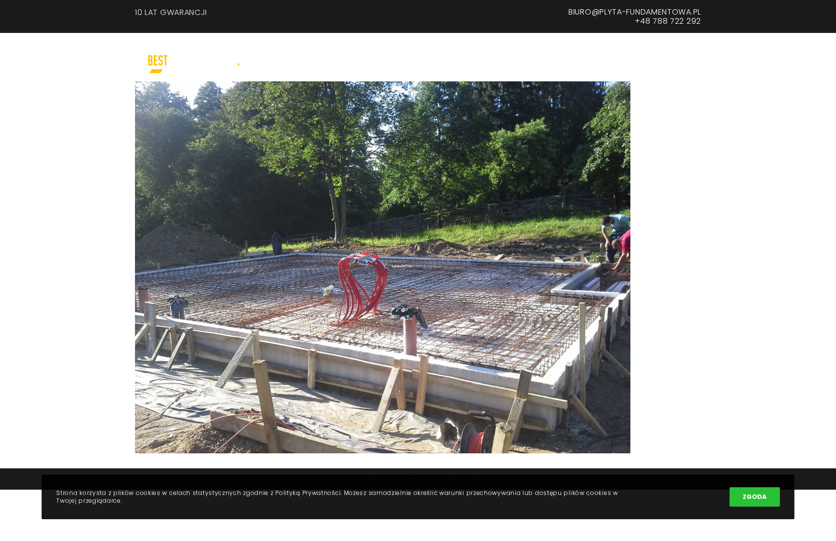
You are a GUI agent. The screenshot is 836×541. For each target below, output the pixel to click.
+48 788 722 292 (668, 21)
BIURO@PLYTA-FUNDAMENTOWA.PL (634, 11)
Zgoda (755, 496)
